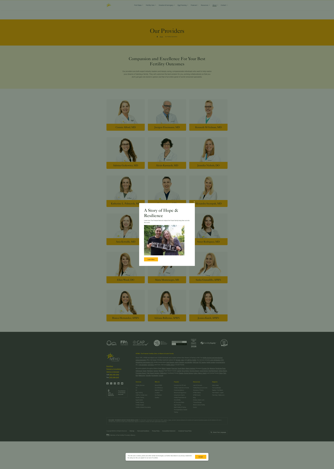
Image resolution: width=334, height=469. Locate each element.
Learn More (151, 259)
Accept (201, 457)
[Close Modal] (194, 202)
